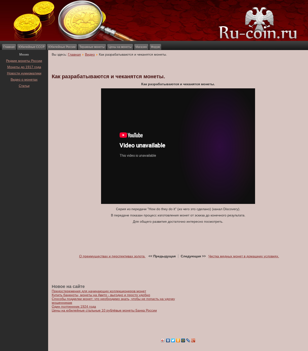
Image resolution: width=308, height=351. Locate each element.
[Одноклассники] (178, 340)
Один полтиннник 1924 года (74, 306)
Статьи (24, 86)
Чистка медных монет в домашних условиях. (243, 256)
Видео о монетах (24, 79)
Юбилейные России (62, 47)
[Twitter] (173, 340)
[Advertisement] (24, 101)
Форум (155, 47)
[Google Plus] (193, 340)
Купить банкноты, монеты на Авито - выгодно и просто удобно (101, 295)
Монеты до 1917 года (24, 67)
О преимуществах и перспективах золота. (112, 256)
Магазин (141, 47)
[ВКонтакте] (168, 340)
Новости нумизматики (24, 73)
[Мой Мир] (183, 340)
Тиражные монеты (92, 47)
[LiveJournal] (188, 340)
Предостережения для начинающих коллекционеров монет (99, 291)
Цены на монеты (120, 47)
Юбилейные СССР (32, 47)
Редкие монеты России (24, 61)
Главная (9, 47)
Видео (90, 54)
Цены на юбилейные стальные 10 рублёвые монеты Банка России (104, 310)
